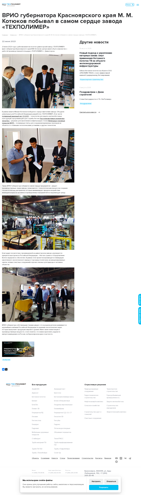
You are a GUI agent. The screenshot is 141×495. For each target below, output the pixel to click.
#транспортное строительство (91, 79)
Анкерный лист (59, 389)
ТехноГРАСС (58, 439)
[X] (6, 369)
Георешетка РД (37, 413)
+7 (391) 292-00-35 (54, 473)
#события (6, 360)
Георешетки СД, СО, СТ (63, 413)
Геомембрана (59, 409)
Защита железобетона (115, 402)
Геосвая (35, 417)
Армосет (35, 393)
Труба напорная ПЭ (39, 442)
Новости (13, 35)
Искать (133, 5)
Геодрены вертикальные (63, 405)
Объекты (35, 458)
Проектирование (73, 458)
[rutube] (121, 458)
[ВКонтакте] (3, 369)
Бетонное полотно (39, 397)
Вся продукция (39, 384)
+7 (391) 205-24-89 (71, 473)
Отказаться (111, 481)
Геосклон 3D (58, 417)
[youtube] (116, 458)
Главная (5, 35)
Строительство (87, 458)
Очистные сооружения (92, 418)
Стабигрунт (36, 439)
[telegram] (130, 458)
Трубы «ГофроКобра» (62, 449)
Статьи (62, 458)
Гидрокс (57, 424)
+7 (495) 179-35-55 (38, 473)
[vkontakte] (125, 458)
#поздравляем (85, 103)
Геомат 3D (36, 409)
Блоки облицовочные (62, 401)
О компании (45, 458)
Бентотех (57, 393)
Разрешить (103, 487)
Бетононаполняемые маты (64, 397)
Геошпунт (35, 424)
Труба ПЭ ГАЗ (37, 449)
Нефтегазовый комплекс (93, 402)
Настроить (96, 481)
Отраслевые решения (95, 384)
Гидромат (35, 428)
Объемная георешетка (62, 432)
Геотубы (57, 420)
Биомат (34, 401)
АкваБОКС (36, 389)
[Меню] (138, 5)
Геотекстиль (36, 420)
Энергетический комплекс (116, 412)
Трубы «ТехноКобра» (39, 453)
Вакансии (107, 458)
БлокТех (35, 405)
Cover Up (57, 453)
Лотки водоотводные (62, 428)
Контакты (98, 458)
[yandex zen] (116, 461)
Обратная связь (140, 315)
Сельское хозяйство (92, 405)
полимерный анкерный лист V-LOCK (15, 116)
